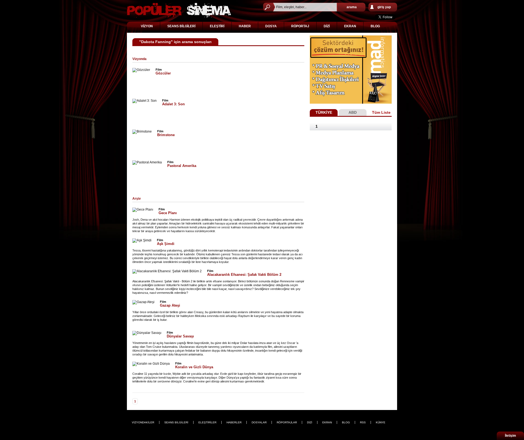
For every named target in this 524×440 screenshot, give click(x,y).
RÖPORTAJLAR (287, 422)
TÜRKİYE (323, 112)
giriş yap (384, 7)
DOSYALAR (259, 422)
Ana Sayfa (179, 10)
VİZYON (147, 26)
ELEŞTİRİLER (207, 422)
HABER (245, 26)
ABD (353, 112)
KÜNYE (380, 422)
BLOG (375, 26)
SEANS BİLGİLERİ (181, 26)
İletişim (510, 436)
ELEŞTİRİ (217, 26)
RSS (363, 422)
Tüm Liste (381, 112)
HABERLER (234, 422)
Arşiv (136, 198)
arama (352, 7)
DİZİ (327, 26)
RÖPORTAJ (300, 26)
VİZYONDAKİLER (143, 422)
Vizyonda (139, 59)
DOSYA (271, 26)
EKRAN (350, 26)
